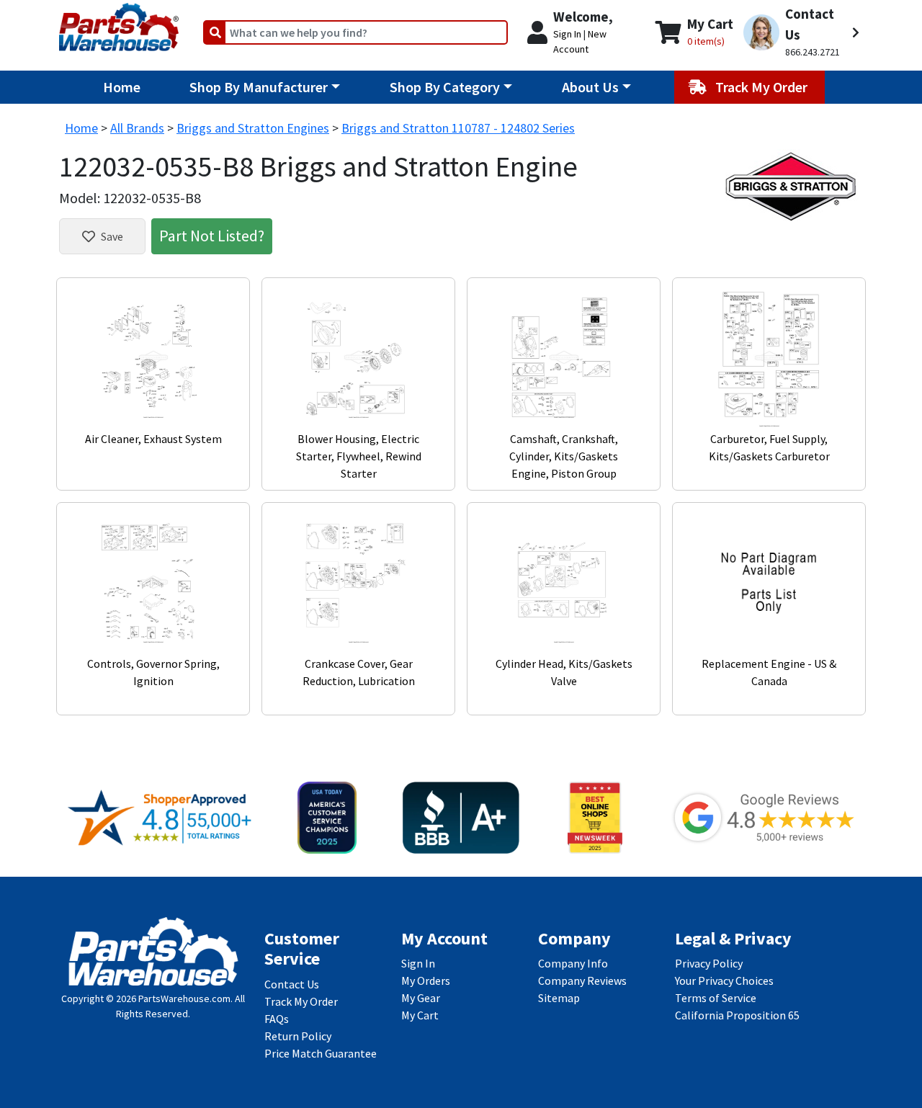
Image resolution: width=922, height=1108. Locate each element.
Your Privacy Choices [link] (724, 980)
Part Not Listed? (211, 235)
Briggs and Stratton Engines (252, 128)
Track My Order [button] (763, 87)
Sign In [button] (567, 33)
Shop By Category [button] (445, 87)
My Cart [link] (420, 1015)
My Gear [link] (420, 998)
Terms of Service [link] (715, 998)
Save (112, 236)
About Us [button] (590, 87)
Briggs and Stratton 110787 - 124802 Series (458, 128)
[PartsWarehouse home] (119, 22)
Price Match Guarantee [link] (320, 1053)
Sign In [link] (418, 963)
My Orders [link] (425, 980)
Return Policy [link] (297, 1036)
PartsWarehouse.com (184, 998)
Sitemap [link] (559, 998)
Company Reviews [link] (582, 980)
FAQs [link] (276, 1018)
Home (121, 87)
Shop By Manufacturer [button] (258, 87)
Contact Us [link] (291, 984)
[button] (801, 32)
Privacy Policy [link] (709, 963)
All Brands (137, 128)
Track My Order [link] (301, 1001)
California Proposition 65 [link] (737, 1015)
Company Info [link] (573, 963)
